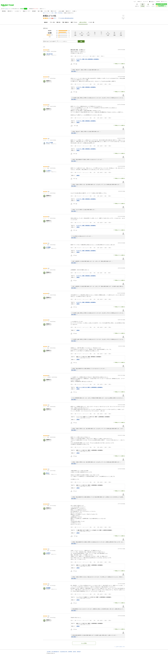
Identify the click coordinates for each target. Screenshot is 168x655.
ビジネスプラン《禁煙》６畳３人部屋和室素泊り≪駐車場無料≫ (87, 59)
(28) (82, 22)
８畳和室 (77, 175)
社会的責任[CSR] (63, 651)
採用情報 (70, 651)
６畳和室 (77, 60)
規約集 (74, 651)
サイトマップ (145, 1)
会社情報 (49, 651)
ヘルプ (134, 1)
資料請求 (79, 651)
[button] (56, 54)
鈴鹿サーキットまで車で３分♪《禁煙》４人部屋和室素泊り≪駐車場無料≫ (89, 387)
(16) (65, 22)
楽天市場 (158, 1)
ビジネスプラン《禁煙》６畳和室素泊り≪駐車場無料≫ (86, 87)
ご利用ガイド (139, 1)
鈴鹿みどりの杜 (49, 15)
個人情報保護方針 (55, 651)
